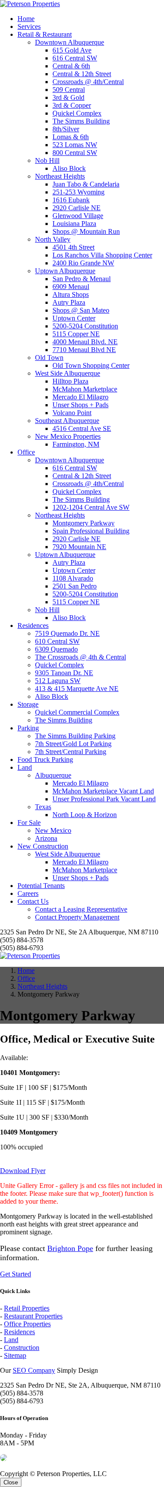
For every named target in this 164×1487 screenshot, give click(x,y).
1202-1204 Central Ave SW (90, 507)
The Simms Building (81, 121)
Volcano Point (71, 412)
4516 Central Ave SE (81, 428)
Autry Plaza (68, 302)
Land (24, 767)
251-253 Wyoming (78, 192)
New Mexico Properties (68, 436)
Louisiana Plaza (74, 223)
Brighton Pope (70, 1248)
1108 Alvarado (72, 578)
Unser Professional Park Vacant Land (104, 799)
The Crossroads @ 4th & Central (80, 657)
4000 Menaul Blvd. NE (85, 341)
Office (26, 452)
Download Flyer (22, 1170)
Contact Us (33, 901)
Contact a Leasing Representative (81, 909)
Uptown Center (73, 318)
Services (29, 26)
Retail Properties (26, 1308)
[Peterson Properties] (30, 3)
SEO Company (34, 1370)
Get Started (15, 1274)
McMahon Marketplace (84, 389)
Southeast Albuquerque (67, 420)
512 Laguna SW (57, 680)
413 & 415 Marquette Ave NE (77, 688)
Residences (33, 625)
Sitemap (15, 1355)
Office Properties (27, 1324)
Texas (43, 806)
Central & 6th (71, 66)
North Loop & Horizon (84, 814)
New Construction (42, 846)
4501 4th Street (73, 247)
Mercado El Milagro (80, 397)
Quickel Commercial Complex (77, 712)
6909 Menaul (70, 286)
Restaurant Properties (33, 1316)
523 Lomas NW (74, 144)
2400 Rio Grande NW (83, 263)
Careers (27, 893)
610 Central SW (57, 641)
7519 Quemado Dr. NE (67, 633)
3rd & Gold (68, 97)
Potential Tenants (41, 885)
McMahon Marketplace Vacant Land (103, 791)
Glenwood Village (77, 215)
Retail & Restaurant (44, 34)
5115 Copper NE (76, 334)
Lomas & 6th (70, 137)
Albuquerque (53, 775)
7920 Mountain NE (79, 546)
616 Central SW (74, 58)
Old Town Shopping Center (90, 365)
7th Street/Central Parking (70, 751)
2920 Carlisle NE (76, 207)
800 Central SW (74, 152)
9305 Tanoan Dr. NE (64, 673)
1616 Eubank (71, 200)
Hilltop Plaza (70, 381)
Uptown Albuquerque (65, 271)
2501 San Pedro (74, 586)
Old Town (49, 357)
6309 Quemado (56, 649)
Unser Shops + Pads (80, 405)
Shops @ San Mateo (80, 310)
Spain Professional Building (90, 531)
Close (10, 1482)
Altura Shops (70, 294)
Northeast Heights (60, 176)
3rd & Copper (71, 105)
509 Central (68, 89)
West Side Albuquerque (67, 373)
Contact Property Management (77, 917)
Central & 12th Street (81, 74)
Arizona (46, 838)
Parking (28, 728)
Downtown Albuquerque (69, 42)
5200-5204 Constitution (85, 326)
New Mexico (53, 830)
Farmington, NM (75, 444)
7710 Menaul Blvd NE (84, 349)
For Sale (29, 822)
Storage (27, 704)
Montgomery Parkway (83, 523)
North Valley (52, 239)
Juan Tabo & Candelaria (85, 184)
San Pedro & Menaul (81, 278)
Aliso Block (69, 168)
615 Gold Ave (71, 50)
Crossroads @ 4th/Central (88, 81)
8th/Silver (65, 129)
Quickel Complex (76, 113)
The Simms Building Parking (75, 736)
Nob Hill (47, 160)
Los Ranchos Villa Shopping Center (102, 255)
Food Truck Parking (45, 759)
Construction (21, 1347)
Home (26, 18)
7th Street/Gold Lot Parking (73, 743)
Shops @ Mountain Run (86, 231)
